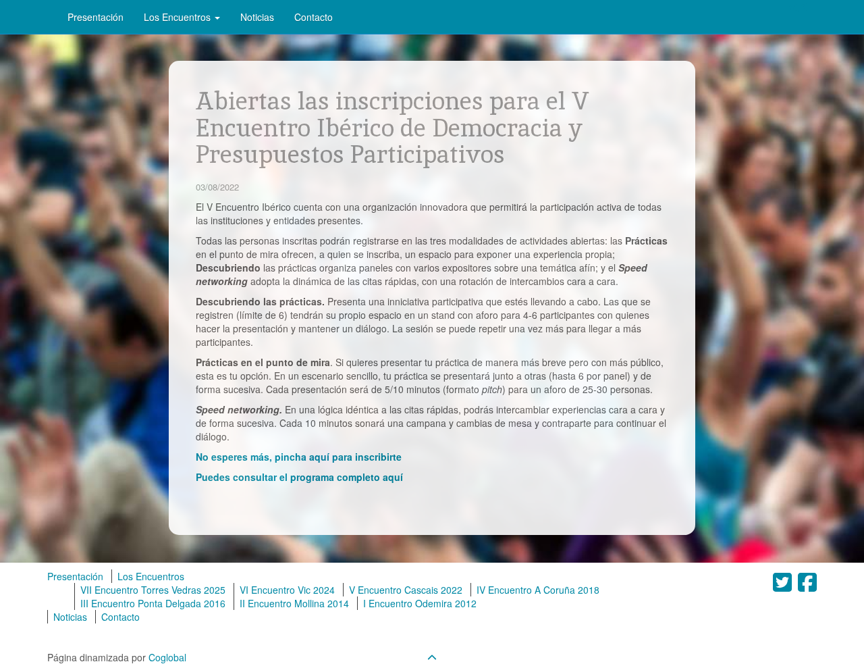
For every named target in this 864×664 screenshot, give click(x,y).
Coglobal (167, 657)
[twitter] (792, 7)
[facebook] (801, 7)
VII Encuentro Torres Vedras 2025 (152, 589)
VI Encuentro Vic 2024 (287, 589)
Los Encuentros (178, 17)
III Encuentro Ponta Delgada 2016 (152, 603)
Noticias (257, 17)
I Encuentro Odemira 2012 (420, 603)
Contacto (313, 17)
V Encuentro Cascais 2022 (405, 589)
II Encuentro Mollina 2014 (294, 603)
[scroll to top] (432, 657)
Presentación (96, 17)
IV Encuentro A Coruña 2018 (538, 589)
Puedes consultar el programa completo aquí (299, 477)
